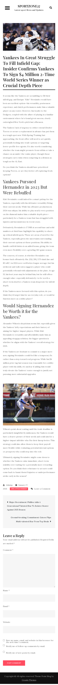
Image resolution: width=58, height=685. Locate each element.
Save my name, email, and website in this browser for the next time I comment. (30, 641)
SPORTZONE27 (29, 6)
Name (6, 590)
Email (6, 606)
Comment (8, 550)
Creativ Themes (29, 680)
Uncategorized (19, 489)
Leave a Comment (42, 489)
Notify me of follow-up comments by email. (25, 646)
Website (6, 622)
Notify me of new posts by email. (20, 653)
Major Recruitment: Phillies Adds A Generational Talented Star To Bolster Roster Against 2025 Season (28, 506)
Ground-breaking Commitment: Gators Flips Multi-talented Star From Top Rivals (31, 519)
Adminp (9, 485)
